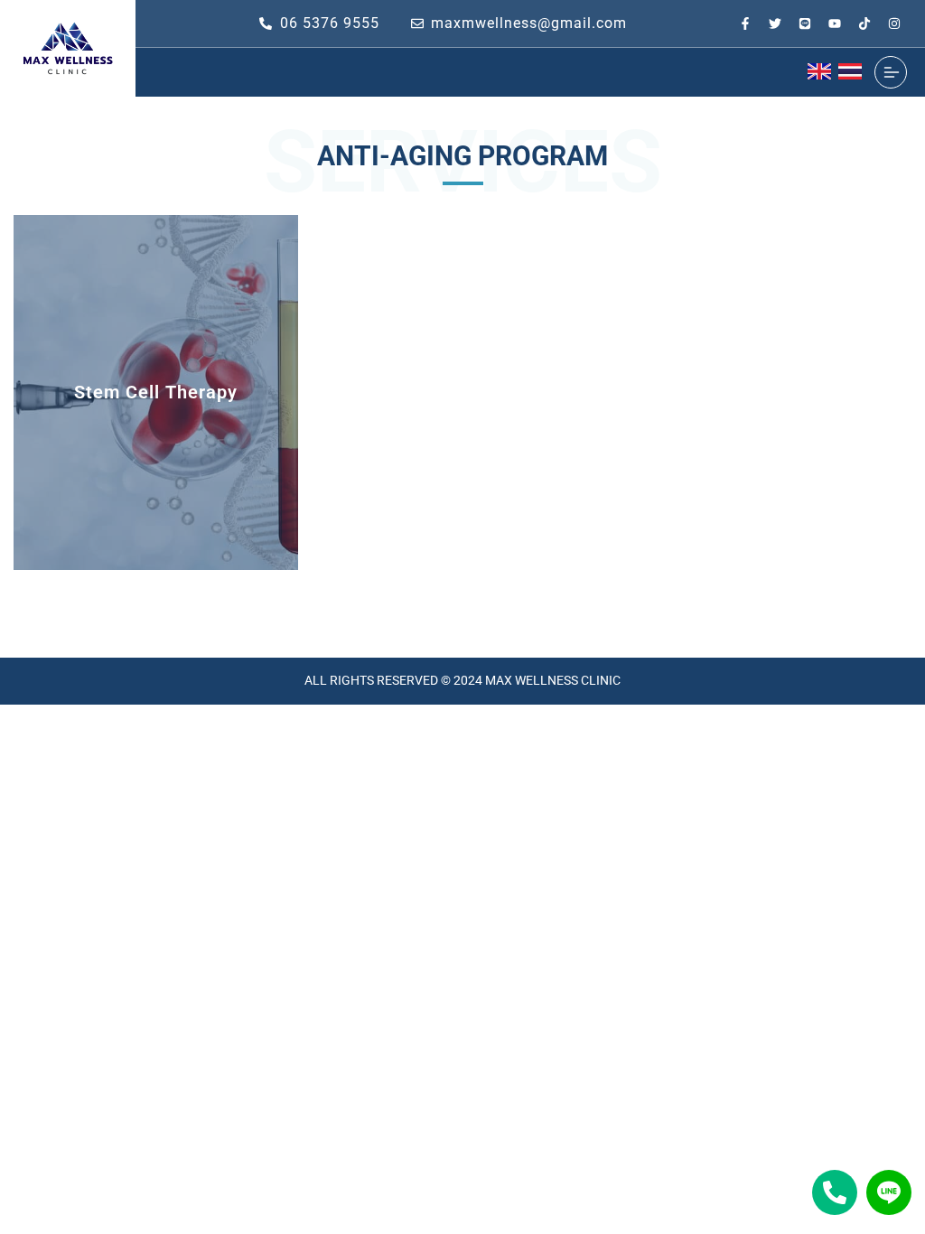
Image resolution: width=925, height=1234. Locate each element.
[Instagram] (894, 23)
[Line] (805, 23)
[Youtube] (834, 23)
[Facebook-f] (745, 23)
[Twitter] (775, 23)
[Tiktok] (864, 23)
